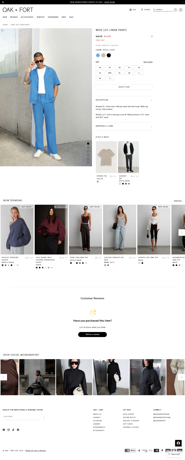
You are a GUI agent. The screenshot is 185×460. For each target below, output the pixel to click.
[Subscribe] (44, 417)
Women (14, 17)
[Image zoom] (2, 31)
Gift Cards (128, 424)
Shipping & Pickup (131, 427)
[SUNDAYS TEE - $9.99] (128, 157)
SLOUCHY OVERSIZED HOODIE (10, 259)
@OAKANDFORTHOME (162, 417)
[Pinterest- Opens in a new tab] (18, 430)
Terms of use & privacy (35, 451)
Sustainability (99, 427)
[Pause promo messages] (3, 2)
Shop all (178, 201)
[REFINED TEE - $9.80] (106, 157)
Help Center (128, 414)
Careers (96, 424)
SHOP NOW (109, 2)
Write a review (92, 334)
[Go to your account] (175, 10)
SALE (71, 17)
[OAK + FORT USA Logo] (18, 10)
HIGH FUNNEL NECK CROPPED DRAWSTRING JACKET (45, 260)
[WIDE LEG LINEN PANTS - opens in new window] (46, 97)
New (5, 17)
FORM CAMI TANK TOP (79, 257)
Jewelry (41, 17)
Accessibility (98, 430)
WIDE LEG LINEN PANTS (20, 25)
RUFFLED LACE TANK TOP (148, 257)
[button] (182, 2)
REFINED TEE (102, 176)
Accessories (27, 17)
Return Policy (129, 417)
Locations (97, 421)
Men (64, 17)
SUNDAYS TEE (122, 177)
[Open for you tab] (178, 443)
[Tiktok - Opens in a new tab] (13, 430)
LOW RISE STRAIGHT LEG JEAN (114, 259)
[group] (17, 236)
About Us (97, 414)
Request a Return (131, 421)
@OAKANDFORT (159, 421)
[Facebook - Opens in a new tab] (4, 430)
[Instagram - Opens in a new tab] (8, 430)
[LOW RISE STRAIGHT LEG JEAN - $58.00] (119, 229)
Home (5, 25)
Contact (96, 417)
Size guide (148, 62)
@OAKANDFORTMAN (161, 414)
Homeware (53, 17)
